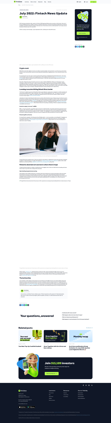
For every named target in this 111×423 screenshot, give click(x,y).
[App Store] (22, 407)
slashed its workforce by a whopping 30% (41, 161)
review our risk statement (59, 412)
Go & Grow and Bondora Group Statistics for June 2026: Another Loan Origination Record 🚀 (79, 347)
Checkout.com (28, 271)
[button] (76, 313)
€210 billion (34, 100)
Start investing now (50, 373)
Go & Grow (27, 1)
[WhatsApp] (26, 305)
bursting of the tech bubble (31, 284)
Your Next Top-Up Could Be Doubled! (29, 346)
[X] (22, 305)
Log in (87, 1)
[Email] (28, 305)
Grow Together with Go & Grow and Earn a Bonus (55, 347)
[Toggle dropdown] (77, 1)
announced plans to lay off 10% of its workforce (38, 119)
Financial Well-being (24, 9)
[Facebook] (20, 305)
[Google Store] (31, 407)
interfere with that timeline (34, 95)
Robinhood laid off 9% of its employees (50, 160)
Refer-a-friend (33, 1)
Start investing (82, 33)
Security (49, 1)
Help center (40, 1)
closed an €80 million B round (27, 275)
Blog (45, 1)
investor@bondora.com (22, 403)
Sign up (94, 1)
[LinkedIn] (24, 305)
